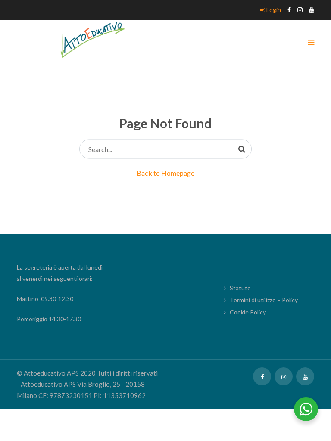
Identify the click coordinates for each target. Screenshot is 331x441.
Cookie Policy (248, 312)
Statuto (240, 288)
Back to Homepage (165, 173)
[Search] (242, 149)
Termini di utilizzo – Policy (264, 300)
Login (273, 9)
